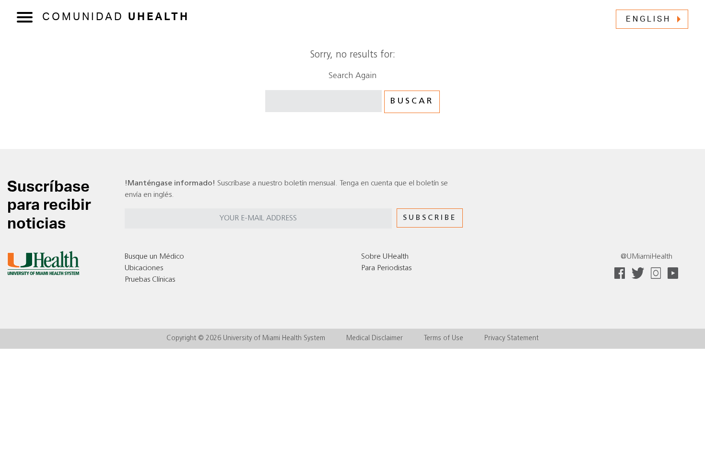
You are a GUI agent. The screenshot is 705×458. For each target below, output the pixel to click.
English (648, 19)
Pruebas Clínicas (150, 280)
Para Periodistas (386, 268)
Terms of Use (443, 338)
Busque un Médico (154, 257)
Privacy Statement (511, 338)
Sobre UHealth (385, 257)
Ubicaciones (144, 268)
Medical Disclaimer (374, 338)
